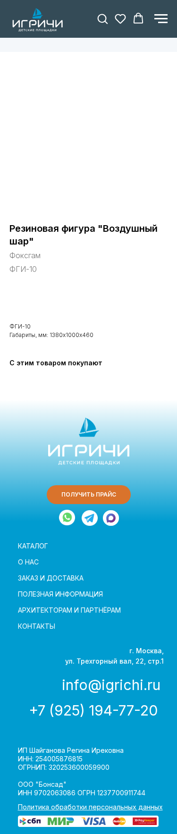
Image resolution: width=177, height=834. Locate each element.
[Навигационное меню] (161, 19)
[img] (90, 518)
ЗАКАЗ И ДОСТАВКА (51, 578)
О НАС (28, 562)
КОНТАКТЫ (36, 626)
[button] (102, 18)
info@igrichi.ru (111, 684)
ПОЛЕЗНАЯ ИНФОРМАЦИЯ (60, 594)
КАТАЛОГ (33, 546)
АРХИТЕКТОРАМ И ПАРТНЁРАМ (69, 610)
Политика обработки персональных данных (90, 807)
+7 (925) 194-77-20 (93, 710)
